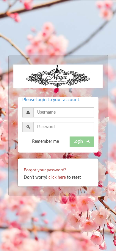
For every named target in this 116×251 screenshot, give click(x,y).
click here (57, 177)
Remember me (45, 141)
